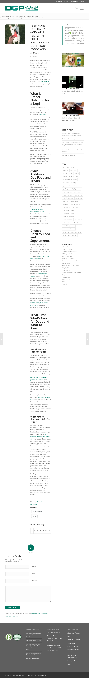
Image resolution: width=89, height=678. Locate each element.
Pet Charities (66, 270)
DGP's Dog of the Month (70, 179)
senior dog (66, 232)
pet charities (66, 223)
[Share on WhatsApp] (37, 530)
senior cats (71, 229)
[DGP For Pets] (21, 8)
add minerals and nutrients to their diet (40, 436)
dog (64, 192)
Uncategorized (66, 279)
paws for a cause (67, 220)
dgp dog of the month (69, 186)
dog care (69, 192)
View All (64, 284)
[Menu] (81, 8)
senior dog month (76, 232)
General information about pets (72, 261)
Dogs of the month (68, 259)
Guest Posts (66, 263)
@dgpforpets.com (72, 28)
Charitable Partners (74, 640)
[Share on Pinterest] (40, 530)
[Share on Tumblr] (43, 530)
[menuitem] (75, 8)
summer (74, 235)
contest (65, 176)
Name (34, 566)
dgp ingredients (76, 189)
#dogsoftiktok (71, 41)
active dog (66, 167)
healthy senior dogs (68, 213)
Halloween (66, 204)
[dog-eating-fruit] (15, 34)
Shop (69, 664)
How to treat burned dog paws (69, 138)
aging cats (65, 170)
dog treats (70, 198)
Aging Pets (65, 247)
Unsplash (33, 504)
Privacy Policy (72, 661)
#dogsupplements (72, 35)
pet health (75, 223)
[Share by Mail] (49, 530)
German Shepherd (72, 201)
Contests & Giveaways (69, 251)
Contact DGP (72, 643)
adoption (73, 167)
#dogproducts (83, 41)
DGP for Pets (45, 81)
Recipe (73, 226)
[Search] (75, 8)
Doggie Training (67, 256)
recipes (79, 226)
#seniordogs (82, 38)
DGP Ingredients (67, 254)
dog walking (78, 198)
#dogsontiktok (71, 38)
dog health (77, 192)
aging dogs (73, 170)
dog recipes (78, 195)
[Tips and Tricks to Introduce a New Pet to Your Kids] (1, 339)
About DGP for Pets (74, 633)
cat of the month (68, 173)
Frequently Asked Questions (73, 651)
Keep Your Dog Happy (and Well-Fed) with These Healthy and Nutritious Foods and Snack (72, 144)
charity (77, 173)
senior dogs (66, 235)
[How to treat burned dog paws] (87, 339)
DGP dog (73, 182)
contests (71, 176)
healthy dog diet (75, 204)
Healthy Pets (75, 207)
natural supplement (68, 216)
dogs (64, 198)
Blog (69, 636)
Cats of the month (67, 249)
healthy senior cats (68, 210)
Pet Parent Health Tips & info (71, 272)
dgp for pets (66, 189)
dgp (77, 176)
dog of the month (68, 195)
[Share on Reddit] (46, 530)
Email (33, 573)
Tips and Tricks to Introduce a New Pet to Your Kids (33, 654)
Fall (64, 201)
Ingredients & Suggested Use (72, 656)
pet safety (65, 226)
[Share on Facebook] (31, 530)
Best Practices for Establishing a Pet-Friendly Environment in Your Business (71, 134)
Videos (64, 282)
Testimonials (66, 277)
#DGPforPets (77, 33)
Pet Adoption (78, 220)
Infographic (65, 268)
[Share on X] (35, 530)
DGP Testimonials (73, 646)
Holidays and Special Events (71, 265)
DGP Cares (66, 182)
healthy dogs (66, 207)
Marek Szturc (41, 502)
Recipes (64, 275)
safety (64, 229)
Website (34, 580)
